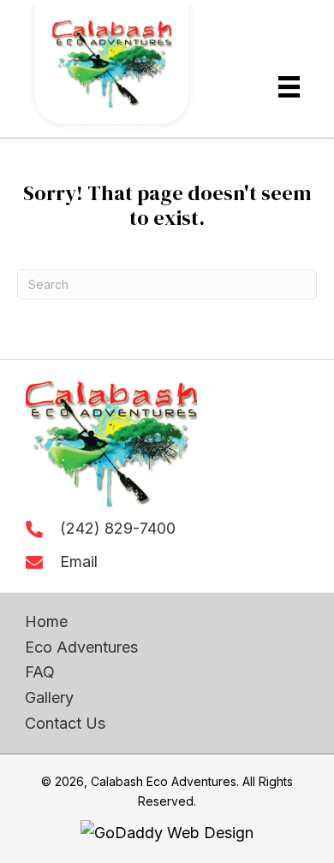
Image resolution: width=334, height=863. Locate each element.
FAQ (40, 672)
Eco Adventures (81, 647)
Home (46, 621)
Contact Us (65, 723)
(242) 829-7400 (118, 528)
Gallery (49, 697)
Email (79, 561)
